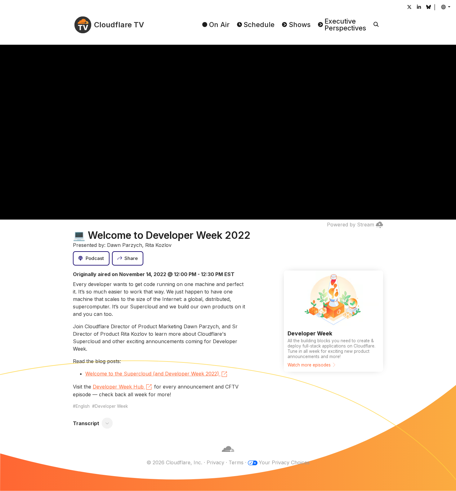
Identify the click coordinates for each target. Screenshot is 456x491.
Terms (236, 462)
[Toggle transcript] (107, 423)
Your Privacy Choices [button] (284, 462)
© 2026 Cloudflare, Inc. (174, 462)
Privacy (215, 462)
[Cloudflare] (228, 455)
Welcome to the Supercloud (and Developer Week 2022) (152, 374)
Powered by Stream (350, 224)
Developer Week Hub (118, 387)
